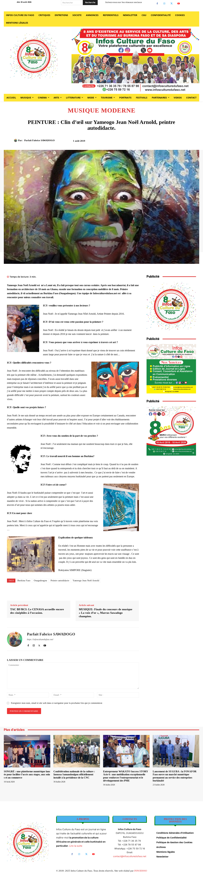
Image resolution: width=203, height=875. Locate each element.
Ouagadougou (40, 580)
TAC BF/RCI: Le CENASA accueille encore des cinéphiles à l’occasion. (37, 611)
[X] (171, 3)
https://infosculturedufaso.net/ (40, 639)
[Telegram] (183, 142)
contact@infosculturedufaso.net (129, 856)
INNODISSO (140, 870)
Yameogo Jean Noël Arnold (86, 580)
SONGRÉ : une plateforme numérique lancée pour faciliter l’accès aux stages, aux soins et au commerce (27, 774)
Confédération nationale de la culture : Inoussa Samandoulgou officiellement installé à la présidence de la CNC (74, 774)
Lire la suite (75, 845)
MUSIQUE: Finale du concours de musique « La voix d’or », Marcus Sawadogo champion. (105, 613)
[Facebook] (157, 3)
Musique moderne (101, 110)
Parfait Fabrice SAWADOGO (39, 140)
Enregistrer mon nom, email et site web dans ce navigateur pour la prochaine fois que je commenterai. (57, 703)
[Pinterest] (161, 142)
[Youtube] (178, 3)
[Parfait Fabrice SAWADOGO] (16, 140)
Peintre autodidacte (60, 580)
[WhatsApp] (169, 142)
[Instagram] (164, 3)
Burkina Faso (23, 580)
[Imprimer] (176, 142)
